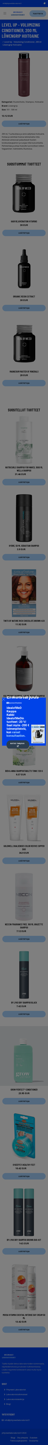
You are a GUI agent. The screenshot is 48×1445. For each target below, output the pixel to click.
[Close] (3, 699)
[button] (18, 744)
